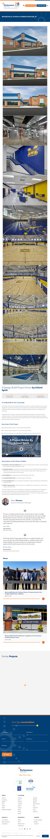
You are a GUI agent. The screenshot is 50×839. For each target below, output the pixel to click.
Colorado (20, 803)
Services (3, 798)
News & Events (21, 823)
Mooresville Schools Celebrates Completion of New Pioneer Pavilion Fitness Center (23, 636)
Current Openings (38, 819)
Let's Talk (6, 754)
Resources (21, 817)
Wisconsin (35, 811)
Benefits (36, 821)
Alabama (20, 798)
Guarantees (4, 799)
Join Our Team (41, 5)
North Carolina (36, 803)
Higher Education (6, 821)
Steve (16, 500)
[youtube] (24, 829)
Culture (3, 805)
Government (4, 823)
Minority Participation (6, 809)
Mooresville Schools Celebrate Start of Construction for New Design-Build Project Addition (23, 593)
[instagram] (22, 829)
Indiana (19, 811)
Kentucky (35, 798)
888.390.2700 (25, 775)
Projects (5, 817)
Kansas (19, 813)
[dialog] (24, 5)
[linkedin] (27, 829)
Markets (3, 801)
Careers (36, 817)
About (4, 795)
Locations (21, 795)
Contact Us (36, 823)
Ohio (34, 805)
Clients (3, 807)
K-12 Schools (5, 819)
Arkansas (20, 801)
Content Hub (21, 825)
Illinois (19, 809)
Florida (19, 805)
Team (3, 803)
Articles (19, 819)
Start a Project (30, 5)
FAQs (19, 821)
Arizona (19, 799)
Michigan (35, 799)
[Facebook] (19, 829)
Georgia (20, 807)
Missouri (35, 801)
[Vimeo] (30, 829)
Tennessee (35, 807)
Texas (34, 809)
